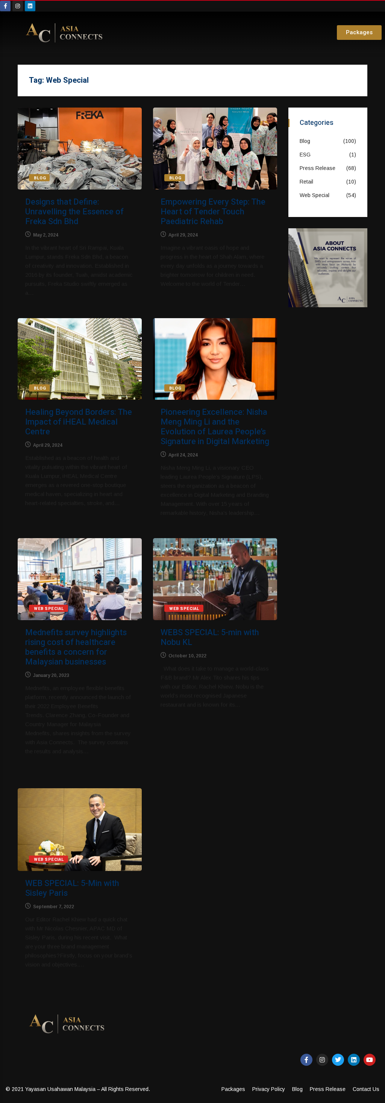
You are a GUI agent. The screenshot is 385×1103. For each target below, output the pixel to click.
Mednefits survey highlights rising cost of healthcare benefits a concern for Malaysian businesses (76, 647)
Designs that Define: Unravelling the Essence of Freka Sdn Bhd (74, 212)
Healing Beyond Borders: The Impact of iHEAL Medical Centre (78, 422)
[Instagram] (17, 6)
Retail (306, 182)
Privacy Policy (268, 1089)
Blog (40, 178)
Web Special (49, 608)
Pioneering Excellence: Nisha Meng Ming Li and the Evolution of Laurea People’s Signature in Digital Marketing (215, 427)
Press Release (317, 168)
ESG (305, 155)
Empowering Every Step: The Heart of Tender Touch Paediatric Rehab (213, 212)
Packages (233, 1089)
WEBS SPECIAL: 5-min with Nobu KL (210, 637)
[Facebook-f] (5, 6)
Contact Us (366, 1089)
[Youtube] (370, 1060)
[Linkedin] (30, 6)
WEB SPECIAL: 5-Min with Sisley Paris (72, 888)
